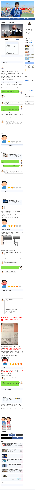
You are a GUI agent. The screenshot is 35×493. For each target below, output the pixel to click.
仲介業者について (9, 45)
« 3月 (25, 71)
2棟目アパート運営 (3, 431)
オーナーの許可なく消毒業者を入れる (11, 47)
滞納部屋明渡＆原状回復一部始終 (29, 87)
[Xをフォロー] (6, 438)
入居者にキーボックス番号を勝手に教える (12, 46)
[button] (19, 435)
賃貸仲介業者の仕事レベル (10, 53)
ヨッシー (29, 26)
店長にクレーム (9, 52)
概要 (7, 44)
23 (33, 67)
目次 (11, 42)
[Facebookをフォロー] (17, 438)
